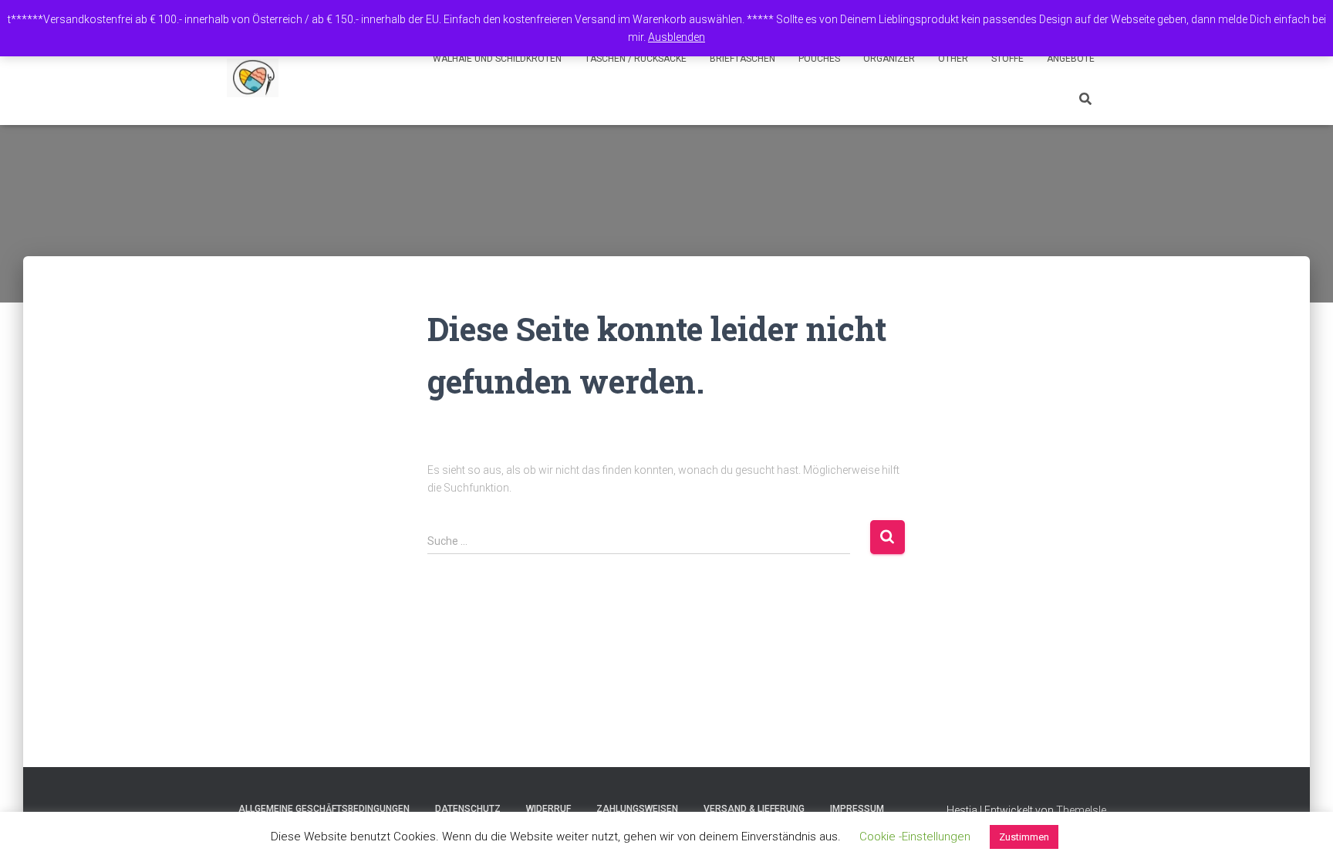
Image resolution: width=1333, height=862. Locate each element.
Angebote (1071, 58)
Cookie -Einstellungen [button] (914, 836)
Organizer (889, 58)
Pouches (819, 58)
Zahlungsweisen (637, 808)
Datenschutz (468, 808)
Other (953, 58)
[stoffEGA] (252, 78)
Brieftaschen (742, 58)
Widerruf (548, 808)
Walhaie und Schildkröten (497, 58)
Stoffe (1007, 58)
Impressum (857, 808)
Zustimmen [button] (1024, 837)
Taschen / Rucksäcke (636, 58)
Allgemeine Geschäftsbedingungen (324, 808)
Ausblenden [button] (676, 37)
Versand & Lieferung (754, 808)
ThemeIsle (1081, 810)
